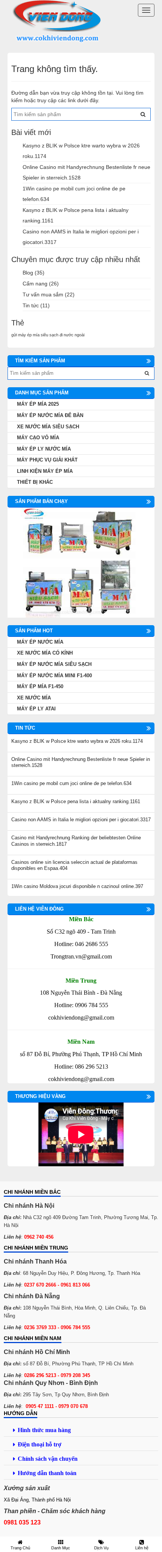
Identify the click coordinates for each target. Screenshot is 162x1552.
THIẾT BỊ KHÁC (35, 482)
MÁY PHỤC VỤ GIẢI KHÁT (47, 460)
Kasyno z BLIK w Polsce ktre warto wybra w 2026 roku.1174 (77, 741)
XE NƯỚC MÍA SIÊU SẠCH (48, 426)
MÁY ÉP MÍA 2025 (38, 404)
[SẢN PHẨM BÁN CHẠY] (81, 562)
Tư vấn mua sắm (43, 294)
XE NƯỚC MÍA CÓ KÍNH (45, 653)
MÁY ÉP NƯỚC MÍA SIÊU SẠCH (54, 664)
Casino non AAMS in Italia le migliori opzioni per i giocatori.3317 (81, 819)
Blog (28, 273)
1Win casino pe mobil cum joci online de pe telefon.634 (71, 783)
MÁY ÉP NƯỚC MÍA (40, 642)
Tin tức (31, 305)
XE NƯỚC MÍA (34, 698)
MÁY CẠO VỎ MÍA (38, 437)
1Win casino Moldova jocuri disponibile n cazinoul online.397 (77, 886)
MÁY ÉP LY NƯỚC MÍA (44, 449)
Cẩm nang (35, 284)
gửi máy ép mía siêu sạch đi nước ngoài (47, 335)
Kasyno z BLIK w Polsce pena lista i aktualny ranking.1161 (75, 801)
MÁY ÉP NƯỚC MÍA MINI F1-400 (54, 675)
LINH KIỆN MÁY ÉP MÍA (45, 471)
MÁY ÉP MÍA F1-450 (40, 686)
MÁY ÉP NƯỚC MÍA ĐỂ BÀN (50, 415)
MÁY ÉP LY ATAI (36, 709)
